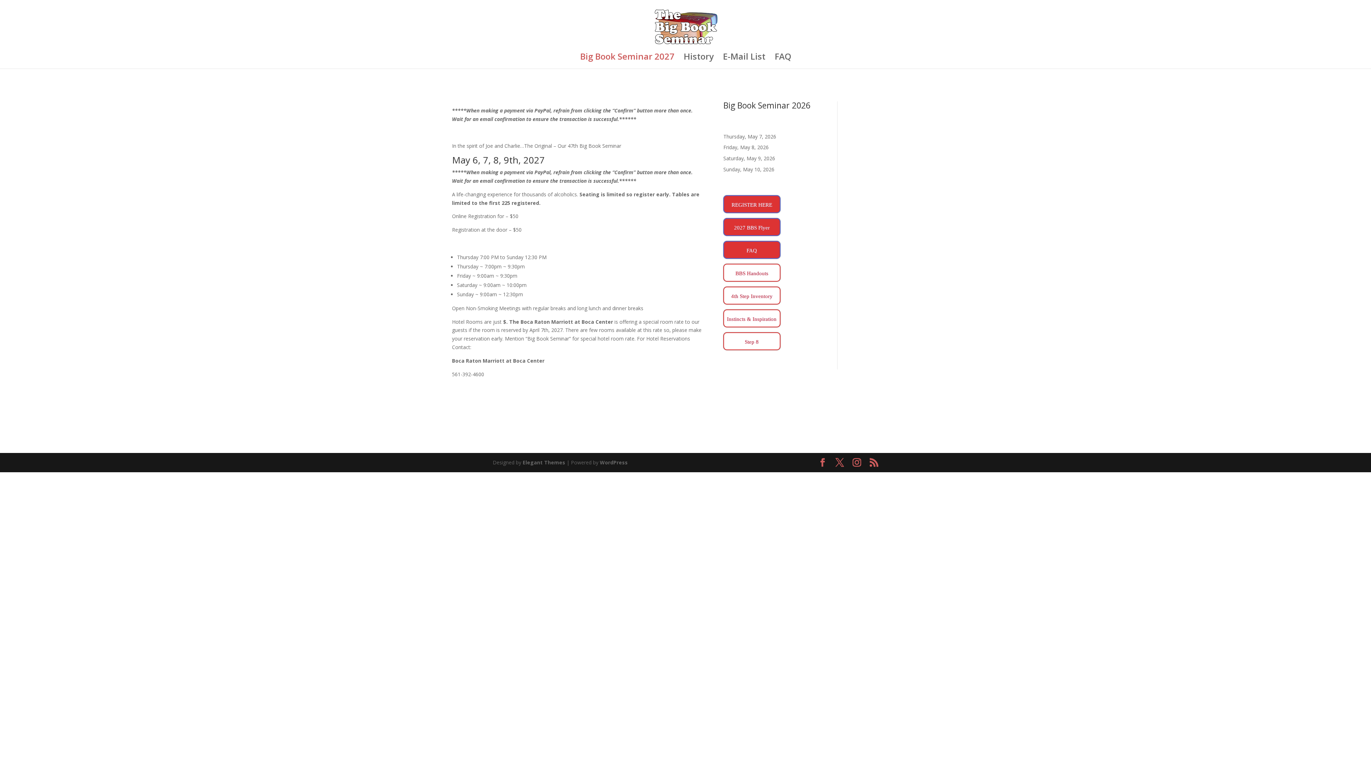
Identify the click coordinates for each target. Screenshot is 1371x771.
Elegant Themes (544, 462)
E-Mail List (744, 58)
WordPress (614, 462)
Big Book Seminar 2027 (627, 58)
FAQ (783, 58)
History (699, 58)
